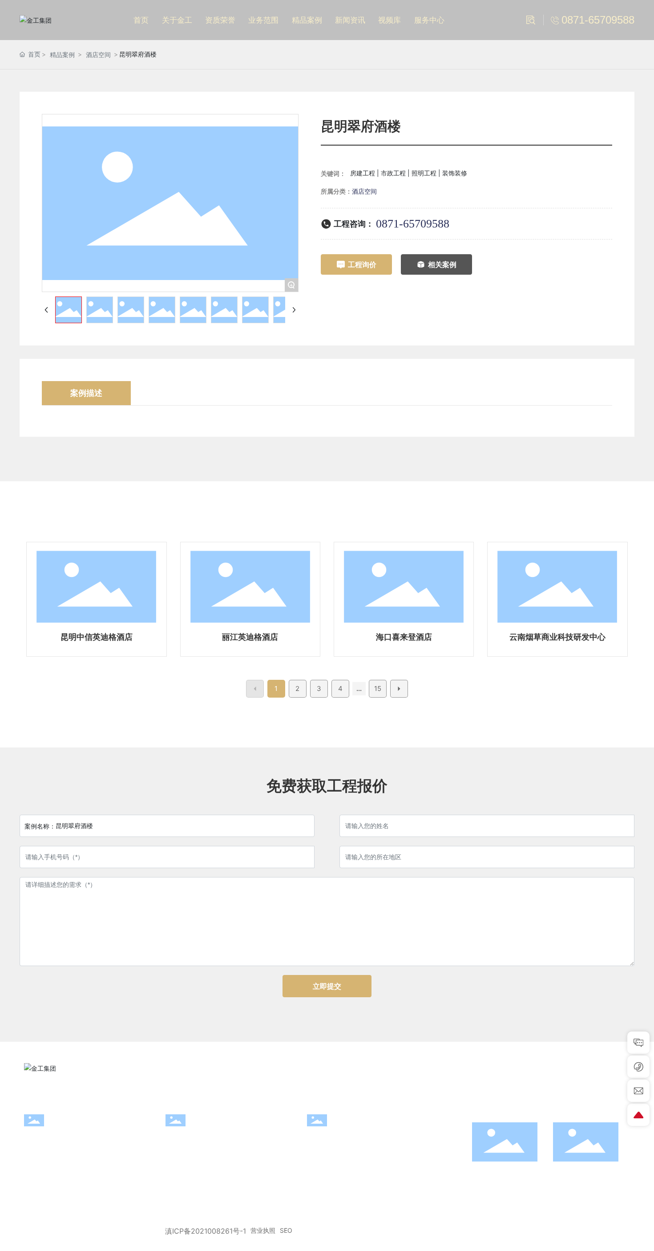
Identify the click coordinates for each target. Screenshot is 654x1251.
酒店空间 (98, 54)
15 (377, 688)
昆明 (623, 1231)
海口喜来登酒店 (404, 637)
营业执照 (262, 1230)
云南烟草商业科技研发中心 (557, 637)
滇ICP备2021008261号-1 (205, 1231)
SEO (286, 1230)
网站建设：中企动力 (581, 1231)
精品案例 (62, 54)
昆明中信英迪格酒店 (97, 637)
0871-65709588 (412, 223)
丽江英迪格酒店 (250, 637)
